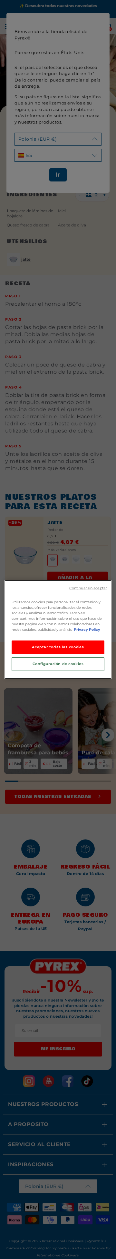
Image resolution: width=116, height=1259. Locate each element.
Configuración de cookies (58, 664)
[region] (58, 629)
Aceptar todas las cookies (58, 647)
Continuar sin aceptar (88, 588)
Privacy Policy (87, 629)
